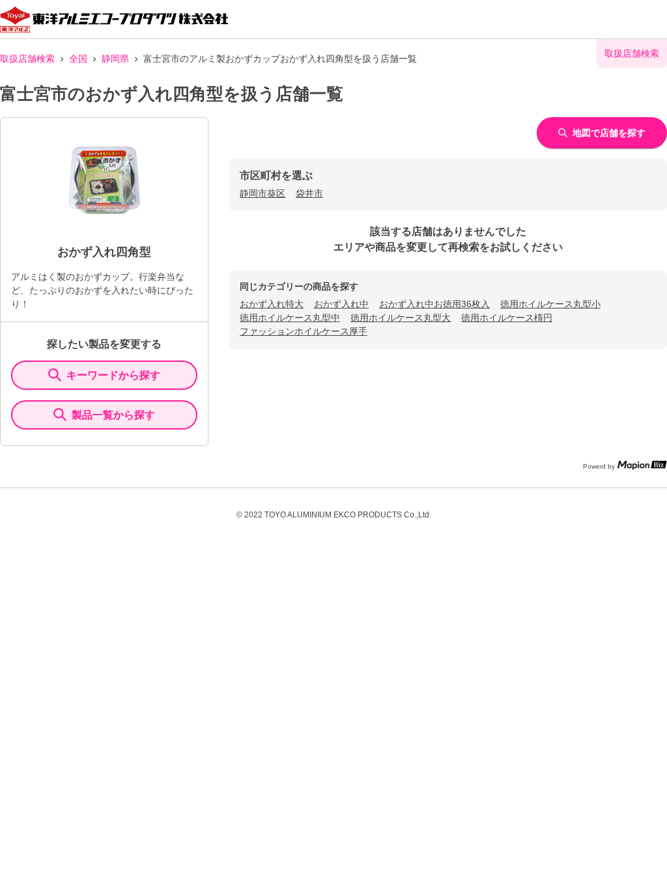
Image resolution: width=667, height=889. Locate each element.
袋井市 (309, 193)
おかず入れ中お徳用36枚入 (434, 304)
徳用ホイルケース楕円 (506, 317)
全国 (78, 58)
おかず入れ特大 (272, 304)
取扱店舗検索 (27, 58)
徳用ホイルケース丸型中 (290, 317)
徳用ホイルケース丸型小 (550, 304)
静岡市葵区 (262, 193)
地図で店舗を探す (609, 133)
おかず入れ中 (341, 304)
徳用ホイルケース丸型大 (400, 317)
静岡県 (115, 58)
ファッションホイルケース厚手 (303, 331)
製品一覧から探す (113, 414)
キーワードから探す (113, 375)
